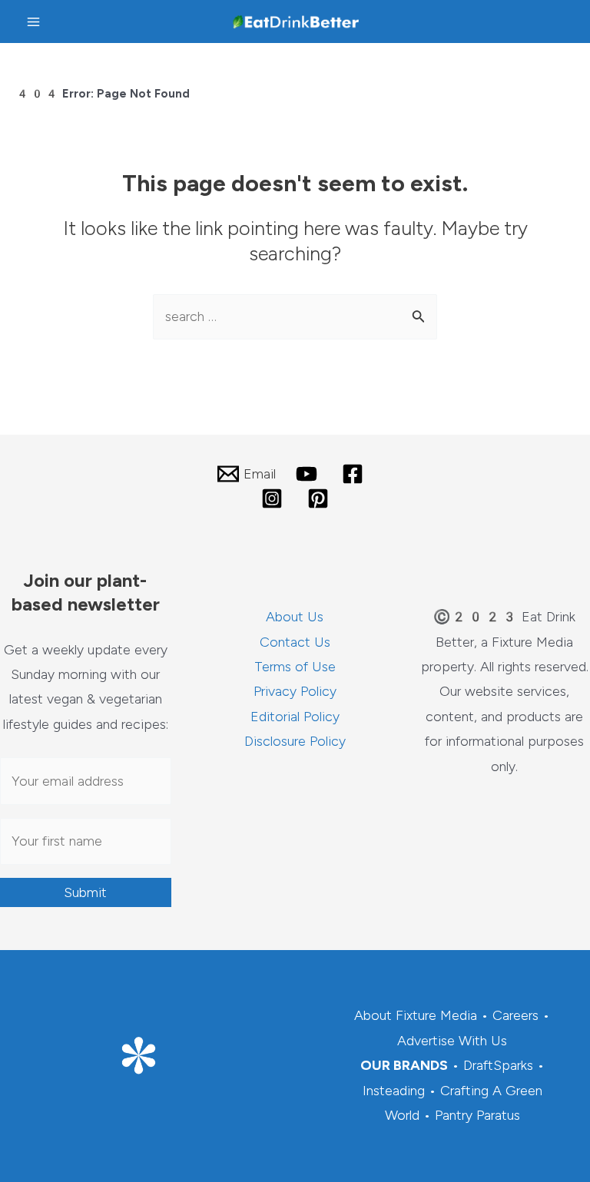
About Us (294, 616)
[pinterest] (320, 498)
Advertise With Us (452, 1040)
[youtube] (308, 474)
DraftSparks (498, 1065)
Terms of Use (295, 666)
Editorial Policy (295, 716)
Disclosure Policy (295, 741)
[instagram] (274, 498)
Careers (515, 1015)
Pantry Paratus (477, 1115)
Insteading (394, 1090)
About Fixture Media (415, 1015)
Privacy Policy (295, 691)
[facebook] (354, 474)
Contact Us (295, 642)
